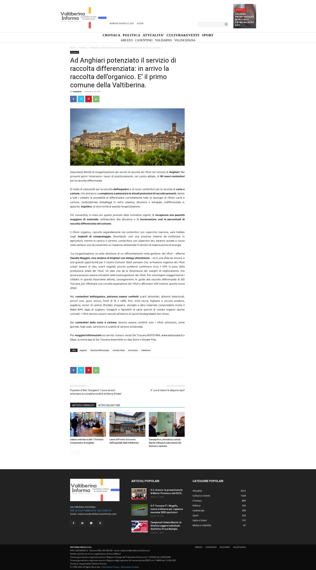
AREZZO (198, 547)
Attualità (83, 47)
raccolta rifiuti (119, 350)
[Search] (226, 24)
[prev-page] (72, 453)
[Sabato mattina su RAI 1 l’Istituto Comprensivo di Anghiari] (88, 424)
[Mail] (82, 523)
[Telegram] (91, 523)
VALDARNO (225, 547)
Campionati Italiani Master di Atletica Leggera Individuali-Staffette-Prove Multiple (165, 525)
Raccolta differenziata (100, 350)
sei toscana (133, 350)
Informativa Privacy (110, 567)
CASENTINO (210, 547)
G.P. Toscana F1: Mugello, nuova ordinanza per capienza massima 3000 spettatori (166, 509)
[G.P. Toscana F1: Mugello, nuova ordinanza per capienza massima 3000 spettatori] (139, 510)
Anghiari (83, 350)
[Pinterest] (88, 99)
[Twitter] (81, 99)
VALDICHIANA (239, 547)
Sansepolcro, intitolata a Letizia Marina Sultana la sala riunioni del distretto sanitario (165, 442)
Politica (240, 10)
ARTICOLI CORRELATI (83, 405)
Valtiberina (146, 350)
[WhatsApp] (96, 99)
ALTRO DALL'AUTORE (109, 405)
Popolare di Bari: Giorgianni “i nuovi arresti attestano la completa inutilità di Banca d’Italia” (96, 392)
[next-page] (77, 453)
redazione (77, 91)
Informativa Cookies (130, 567)
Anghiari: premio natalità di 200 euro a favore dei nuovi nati (244, 20)
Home (73, 47)
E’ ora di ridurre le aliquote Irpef (168, 390)
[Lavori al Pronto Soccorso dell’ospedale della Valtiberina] (127, 424)
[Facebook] (73, 99)
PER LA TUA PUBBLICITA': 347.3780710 (90, 510)
